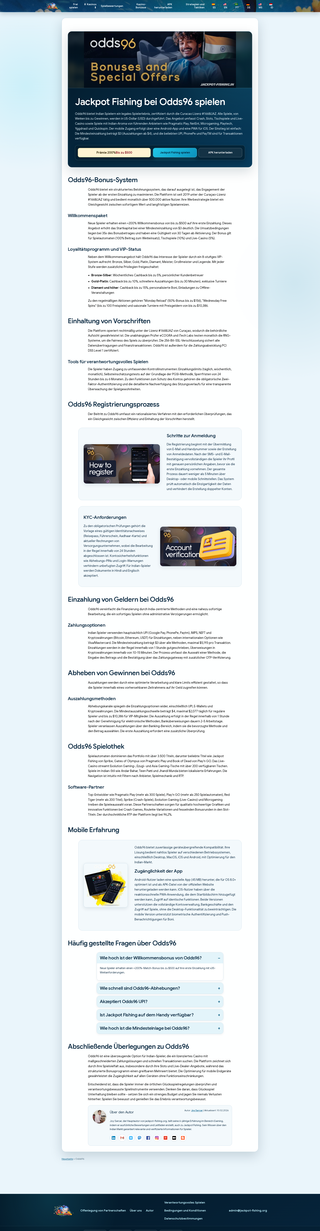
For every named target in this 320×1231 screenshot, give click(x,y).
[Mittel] (174, 1138)
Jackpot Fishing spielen (175, 152)
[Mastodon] (139, 1138)
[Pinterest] (165, 1138)
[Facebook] (148, 1138)
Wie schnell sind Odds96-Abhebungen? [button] (140, 988)
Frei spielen (73, 6)
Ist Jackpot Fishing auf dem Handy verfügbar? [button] (147, 1015)
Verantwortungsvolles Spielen (184, 1202)
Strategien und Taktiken (195, 6)
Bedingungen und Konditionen (185, 1210)
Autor (150, 1210)
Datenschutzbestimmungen (183, 1218)
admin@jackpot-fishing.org (248, 1210)
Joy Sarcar (197, 1110)
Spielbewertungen (112, 5)
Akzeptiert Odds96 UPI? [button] (123, 1001)
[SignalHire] (130, 1138)
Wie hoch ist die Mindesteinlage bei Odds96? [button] (145, 1028)
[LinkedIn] (113, 1138)
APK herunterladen (163, 6)
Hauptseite (67, 1158)
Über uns (136, 1210)
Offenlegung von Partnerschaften (103, 1210)
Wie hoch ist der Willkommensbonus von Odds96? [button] (151, 958)
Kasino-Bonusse (141, 6)
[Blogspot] (182, 1138)
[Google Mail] (122, 1138)
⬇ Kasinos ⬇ (90, 6)
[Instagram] (156, 1138)
